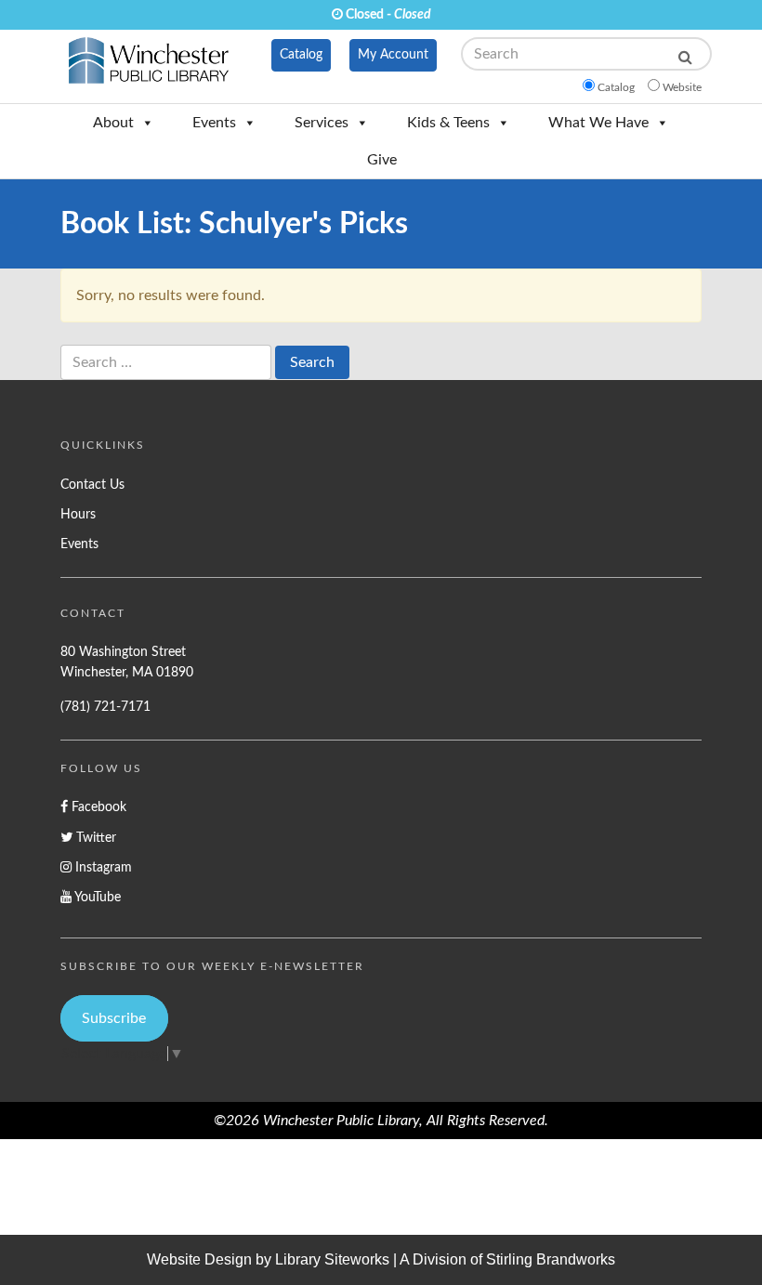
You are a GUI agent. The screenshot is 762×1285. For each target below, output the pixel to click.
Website (682, 87)
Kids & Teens (448, 122)
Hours (78, 514)
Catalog (301, 54)
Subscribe (114, 1018)
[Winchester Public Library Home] (148, 65)
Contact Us (92, 485)
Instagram (102, 867)
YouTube (96, 897)
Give (382, 159)
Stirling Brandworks (550, 1259)
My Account (393, 54)
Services (321, 122)
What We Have (598, 122)
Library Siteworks (332, 1259)
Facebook (97, 807)
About (113, 122)
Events (214, 122)
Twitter (94, 838)
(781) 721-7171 (105, 707)
